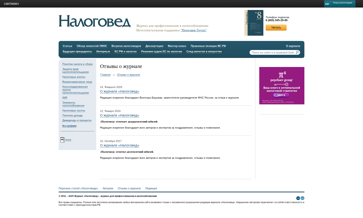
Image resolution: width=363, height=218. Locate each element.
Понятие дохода (72, 115)
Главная (105, 74)
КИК (64, 97)
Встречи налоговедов (126, 45)
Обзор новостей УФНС (92, 45)
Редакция (151, 188)
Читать (276, 27)
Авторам (108, 188)
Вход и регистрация (342, 3)
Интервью (103, 51)
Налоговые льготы (73, 110)
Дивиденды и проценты (77, 120)
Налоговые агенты (73, 76)
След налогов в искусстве (204, 51)
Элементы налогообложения (73, 104)
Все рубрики (69, 126)
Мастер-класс (177, 45)
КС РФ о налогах (126, 51)
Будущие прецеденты (77, 51)
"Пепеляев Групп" (194, 30)
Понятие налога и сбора (77, 63)
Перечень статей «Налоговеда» (78, 188)
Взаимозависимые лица (77, 81)
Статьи (67, 45)
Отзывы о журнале (128, 74)
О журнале (293, 45)
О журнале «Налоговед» (119, 91)
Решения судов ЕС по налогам (161, 51)
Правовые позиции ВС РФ (208, 45)
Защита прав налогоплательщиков (75, 70)
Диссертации (154, 45)
